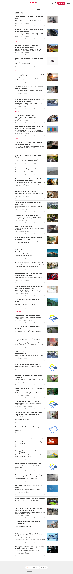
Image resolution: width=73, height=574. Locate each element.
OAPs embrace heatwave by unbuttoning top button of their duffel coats (29, 75)
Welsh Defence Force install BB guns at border (27, 300)
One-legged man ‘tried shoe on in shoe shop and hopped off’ (29, 452)
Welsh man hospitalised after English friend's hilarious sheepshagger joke (29, 287)
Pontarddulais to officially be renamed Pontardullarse (27, 522)
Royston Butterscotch (24, 23)
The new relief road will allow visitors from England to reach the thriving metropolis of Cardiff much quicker (29, 159)
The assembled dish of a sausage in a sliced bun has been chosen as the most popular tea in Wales (29, 194)
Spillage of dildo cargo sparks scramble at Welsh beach (28, 251)
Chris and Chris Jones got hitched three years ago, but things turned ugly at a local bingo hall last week (29, 146)
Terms (41, 564)
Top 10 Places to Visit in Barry (24, 115)
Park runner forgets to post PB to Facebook (29, 263)
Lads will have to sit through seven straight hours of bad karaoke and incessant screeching (28, 278)
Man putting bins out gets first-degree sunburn (27, 340)
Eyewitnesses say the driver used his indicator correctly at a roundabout (29, 229)
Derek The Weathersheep (26, 320)
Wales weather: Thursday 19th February (28, 464)
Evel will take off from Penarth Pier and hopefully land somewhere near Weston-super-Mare (28, 218)
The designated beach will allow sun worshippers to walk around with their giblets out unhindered (29, 170)
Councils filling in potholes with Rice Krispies (29, 475)
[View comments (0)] (26, 25)
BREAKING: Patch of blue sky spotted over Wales (28, 486)
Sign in (68, 3)
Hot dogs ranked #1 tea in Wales (25, 191)
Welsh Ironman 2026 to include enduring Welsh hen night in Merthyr (28, 274)
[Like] (16, 67)
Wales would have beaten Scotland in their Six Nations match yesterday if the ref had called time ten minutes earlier (30, 380)
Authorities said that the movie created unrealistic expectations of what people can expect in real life (27, 551)
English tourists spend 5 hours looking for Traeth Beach (28, 535)
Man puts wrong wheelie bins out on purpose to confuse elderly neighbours (29, 127)
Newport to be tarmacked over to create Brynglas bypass (28, 156)
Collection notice (48, 564)
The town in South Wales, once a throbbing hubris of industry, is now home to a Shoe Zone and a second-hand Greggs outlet (29, 118)
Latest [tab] (17, 12)
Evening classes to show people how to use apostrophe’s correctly (29, 238)
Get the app (43, 567)
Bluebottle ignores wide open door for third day (29, 59)
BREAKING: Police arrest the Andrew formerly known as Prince (30, 439)
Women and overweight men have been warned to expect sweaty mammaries (29, 91)
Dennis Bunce (21, 382)
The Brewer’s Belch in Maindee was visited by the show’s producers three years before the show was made (29, 393)
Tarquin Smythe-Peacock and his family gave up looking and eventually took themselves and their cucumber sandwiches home (29, 538)
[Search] (52, 3)
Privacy (37, 564)
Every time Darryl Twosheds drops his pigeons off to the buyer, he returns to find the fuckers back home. (28, 21)
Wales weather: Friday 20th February (27, 427)
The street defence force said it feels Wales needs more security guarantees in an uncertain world (28, 303)
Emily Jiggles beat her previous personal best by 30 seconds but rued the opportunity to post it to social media (29, 265)
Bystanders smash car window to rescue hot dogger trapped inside (29, 30)
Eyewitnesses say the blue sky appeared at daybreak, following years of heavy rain (28, 490)
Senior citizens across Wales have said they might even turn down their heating (29, 78)
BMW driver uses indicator (23, 226)
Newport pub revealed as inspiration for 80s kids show (29, 389)
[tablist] (19, 12)
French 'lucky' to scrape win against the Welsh (30, 498)
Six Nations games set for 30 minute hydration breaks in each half (26, 46)
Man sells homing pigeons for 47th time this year (29, 17)
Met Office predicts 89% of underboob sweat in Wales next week (29, 87)
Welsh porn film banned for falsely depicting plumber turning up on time (29, 547)
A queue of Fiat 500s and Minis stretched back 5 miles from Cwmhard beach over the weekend (29, 254)
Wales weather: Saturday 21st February (28, 401)
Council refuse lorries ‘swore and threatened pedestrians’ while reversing (29, 179)
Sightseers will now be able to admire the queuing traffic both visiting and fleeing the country (29, 104)
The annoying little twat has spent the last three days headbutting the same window (28, 62)
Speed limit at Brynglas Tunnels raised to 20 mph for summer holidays (29, 100)
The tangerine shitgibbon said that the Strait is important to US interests (29, 207)
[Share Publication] (55, 3)
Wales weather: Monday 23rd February (27, 364)
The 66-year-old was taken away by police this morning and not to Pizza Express (29, 442)
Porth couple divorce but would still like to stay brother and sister (28, 143)
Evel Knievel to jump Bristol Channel (26, 215)
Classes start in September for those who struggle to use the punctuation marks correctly (29, 241)
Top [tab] (21, 12)
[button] (29, 8)
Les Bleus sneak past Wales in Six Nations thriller (27, 500)
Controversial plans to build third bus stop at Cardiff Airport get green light (29, 509)
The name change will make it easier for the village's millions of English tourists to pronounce (30, 525)
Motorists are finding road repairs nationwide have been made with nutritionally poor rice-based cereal (29, 477)
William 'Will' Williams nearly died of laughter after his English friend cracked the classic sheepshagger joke (28, 291)
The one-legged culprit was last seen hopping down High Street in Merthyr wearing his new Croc (29, 455)
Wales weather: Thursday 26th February (28, 315)
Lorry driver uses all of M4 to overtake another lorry (27, 327)
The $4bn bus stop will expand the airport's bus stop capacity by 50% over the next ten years (30, 513)
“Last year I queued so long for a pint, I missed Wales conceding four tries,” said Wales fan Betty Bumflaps (28, 49)
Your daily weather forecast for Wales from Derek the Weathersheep (28, 317)
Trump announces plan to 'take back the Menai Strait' (28, 203)
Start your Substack (33, 567)
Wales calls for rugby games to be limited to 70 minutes (29, 376)
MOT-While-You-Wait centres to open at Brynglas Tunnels (28, 352)
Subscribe (61, 3)
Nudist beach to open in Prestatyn (26, 168)
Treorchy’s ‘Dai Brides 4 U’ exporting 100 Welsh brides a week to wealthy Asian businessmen (28, 414)
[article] (36, 21)
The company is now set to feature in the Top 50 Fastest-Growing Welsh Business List (28, 418)
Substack (29, 571)
